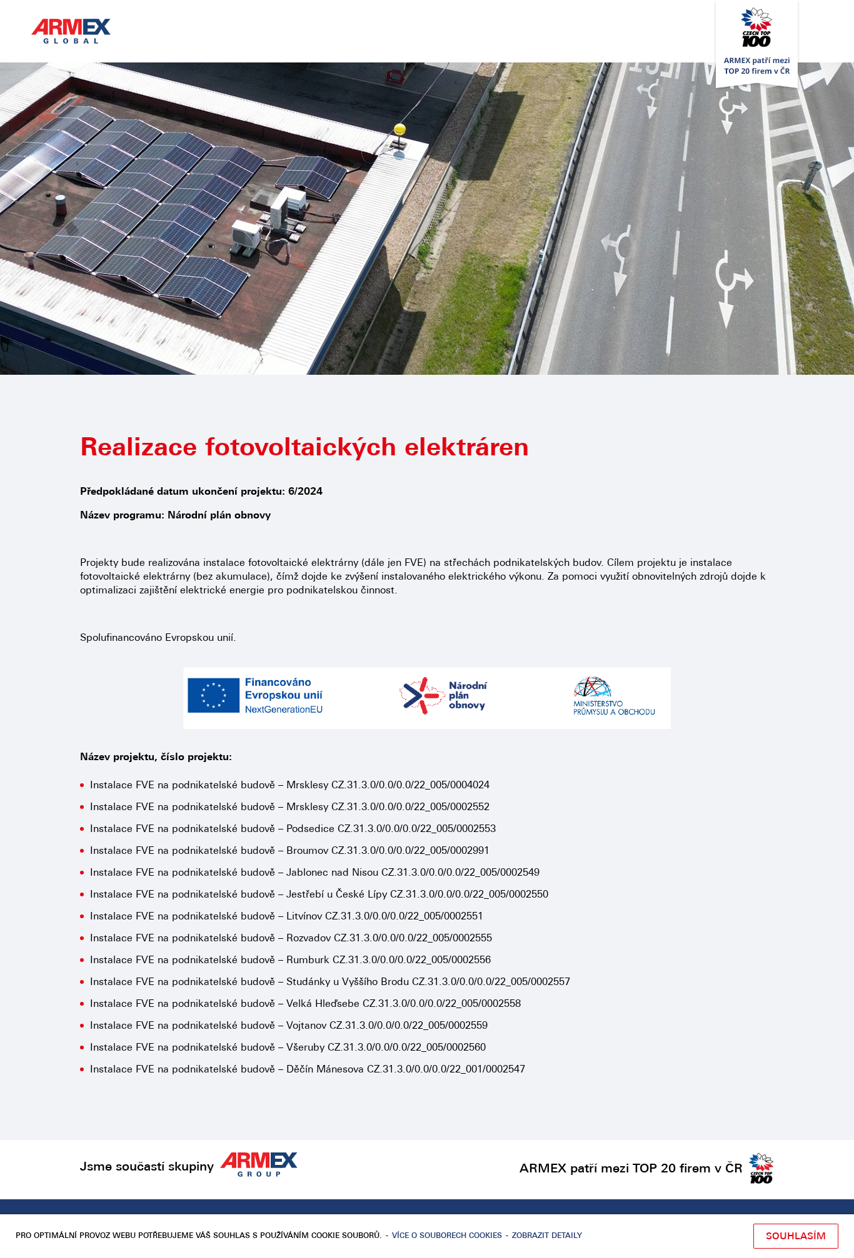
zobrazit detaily (547, 1236)
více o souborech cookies (447, 1236)
